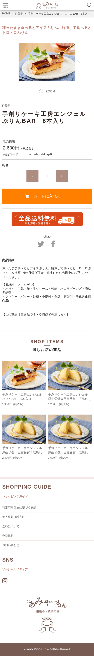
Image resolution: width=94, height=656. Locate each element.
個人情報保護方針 (13, 517)
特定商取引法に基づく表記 (19, 507)
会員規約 (8, 535)
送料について (10, 526)
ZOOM (50, 91)
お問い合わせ (10, 545)
